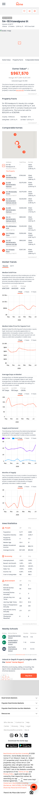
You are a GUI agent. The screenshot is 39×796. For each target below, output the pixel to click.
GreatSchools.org (20, 654)
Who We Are (8, 722)
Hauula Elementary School (14, 637)
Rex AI (27, 730)
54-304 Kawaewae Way (11, 176)
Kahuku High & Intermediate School (13, 642)
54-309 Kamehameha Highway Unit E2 (11, 201)
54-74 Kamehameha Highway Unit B (11, 219)
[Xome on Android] (25, 745)
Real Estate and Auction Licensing (16, 753)
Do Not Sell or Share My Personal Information (17, 786)
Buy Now (28, 676)
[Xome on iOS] (12, 745)
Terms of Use (23, 772)
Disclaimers (20, 90)
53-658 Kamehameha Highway (11, 184)
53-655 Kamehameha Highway (11, 210)
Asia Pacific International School (12, 649)
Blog (22, 726)
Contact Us (19, 722)
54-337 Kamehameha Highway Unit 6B (11, 242)
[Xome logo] (19, 3)
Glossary (14, 726)
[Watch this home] (24, 11)
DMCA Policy (16, 785)
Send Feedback (19, 690)
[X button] (21, 735)
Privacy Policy (8, 774)
